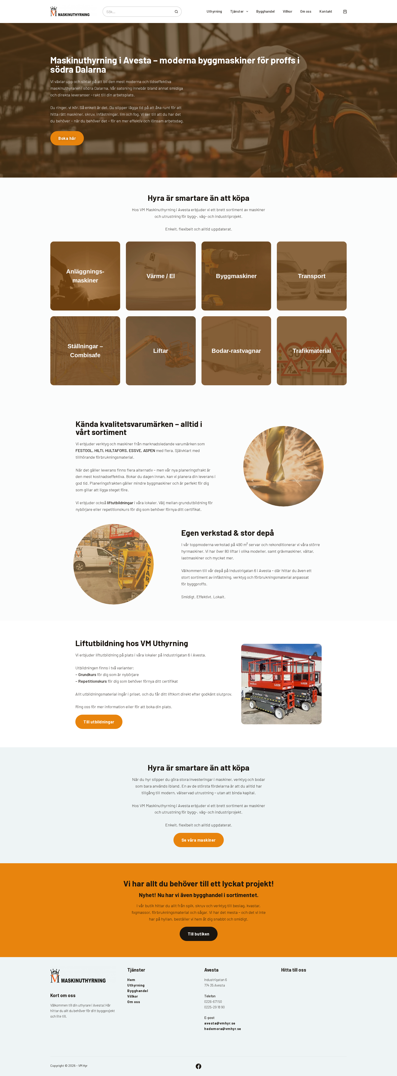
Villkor (287, 11)
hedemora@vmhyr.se (222, 1029)
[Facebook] (198, 1066)
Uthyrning (214, 11)
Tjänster (237, 11)
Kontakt (325, 11)
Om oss (305, 11)
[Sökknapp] (176, 11)
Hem (131, 980)
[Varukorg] (345, 11)
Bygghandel (265, 11)
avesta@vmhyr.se (219, 1023)
